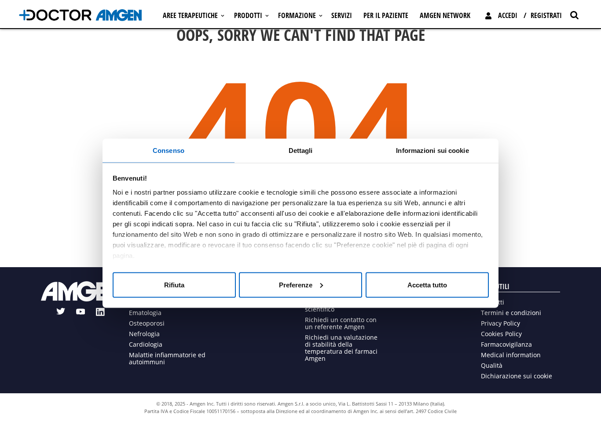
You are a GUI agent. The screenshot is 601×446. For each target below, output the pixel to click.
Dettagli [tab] (301, 150)
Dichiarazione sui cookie (516, 376)
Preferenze (295, 284)
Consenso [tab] (168, 150)
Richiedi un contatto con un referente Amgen (341, 323)
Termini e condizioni (511, 312)
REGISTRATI (546, 15)
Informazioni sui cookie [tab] (432, 150)
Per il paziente (385, 15)
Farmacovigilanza (506, 344)
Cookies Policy (501, 334)
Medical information (511, 355)
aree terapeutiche (190, 15)
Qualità (491, 365)
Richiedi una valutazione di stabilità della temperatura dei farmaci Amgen (341, 348)
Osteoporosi (147, 323)
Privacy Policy (500, 323)
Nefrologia (144, 334)
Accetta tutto (427, 284)
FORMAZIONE (297, 15)
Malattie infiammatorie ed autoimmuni (167, 358)
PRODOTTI (248, 15)
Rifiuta (174, 284)
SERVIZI (341, 15)
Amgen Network (445, 15)
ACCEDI (507, 15)
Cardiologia (145, 344)
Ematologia (145, 312)
